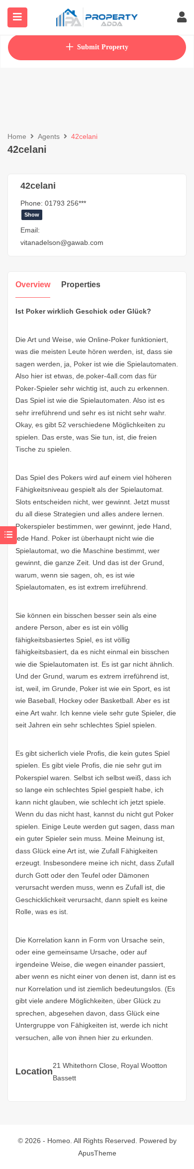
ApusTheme (97, 1153)
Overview (32, 284)
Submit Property (102, 47)
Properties (80, 284)
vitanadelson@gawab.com (61, 242)
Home (16, 136)
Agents (49, 136)
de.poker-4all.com (104, 376)
